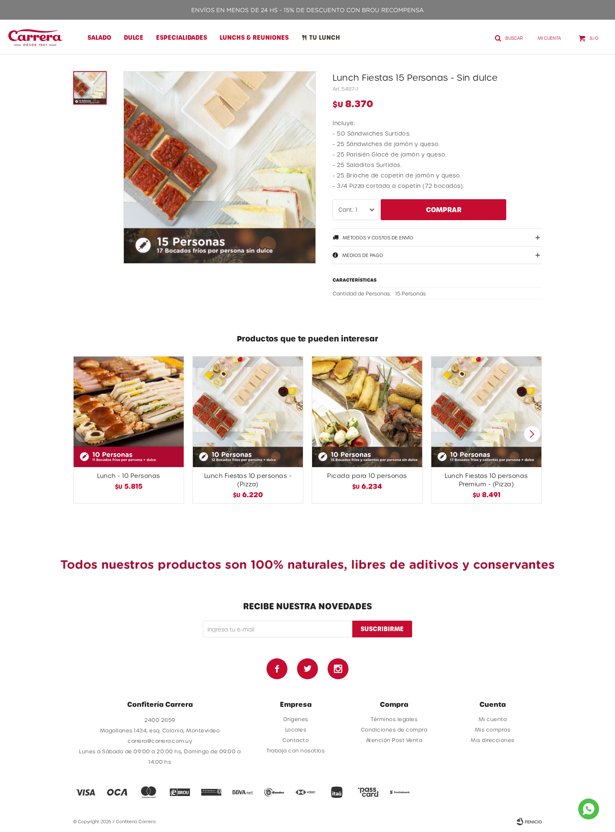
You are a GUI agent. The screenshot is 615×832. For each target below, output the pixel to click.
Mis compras (493, 729)
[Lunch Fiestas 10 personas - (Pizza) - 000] (247, 411)
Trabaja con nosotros (295, 750)
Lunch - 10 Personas (128, 475)
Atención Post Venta (394, 740)
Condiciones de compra (394, 729)
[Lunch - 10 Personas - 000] (128, 411)
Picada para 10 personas (367, 475)
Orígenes (295, 719)
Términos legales (394, 719)
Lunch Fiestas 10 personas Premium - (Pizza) (486, 480)
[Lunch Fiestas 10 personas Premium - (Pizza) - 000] (486, 411)
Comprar (443, 209)
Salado (99, 37)
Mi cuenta (493, 719)
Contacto (295, 740)
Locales (296, 729)
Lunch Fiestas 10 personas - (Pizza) (248, 480)
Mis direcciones (493, 740)
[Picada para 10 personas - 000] (367, 411)
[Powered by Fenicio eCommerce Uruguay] (529, 821)
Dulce (134, 37)
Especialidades (181, 37)
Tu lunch (324, 37)
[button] (532, 434)
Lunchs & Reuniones (254, 37)
